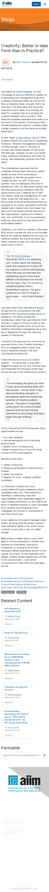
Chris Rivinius (22, 256)
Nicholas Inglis (13, 638)
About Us (7, 876)
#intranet (18, 587)
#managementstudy (11, 581)
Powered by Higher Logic (24, 889)
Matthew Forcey (14, 616)
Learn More (8, 858)
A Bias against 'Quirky (27, 137)
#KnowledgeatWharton (36, 587)
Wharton (20, 94)
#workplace (16, 584)
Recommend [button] (7, 80)
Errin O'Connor (13, 727)
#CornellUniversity (23, 578)
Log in (36, 4)
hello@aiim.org (15, 835)
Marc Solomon (24, 62)
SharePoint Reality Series (29, 313)
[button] (44, 755)
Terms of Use (9, 879)
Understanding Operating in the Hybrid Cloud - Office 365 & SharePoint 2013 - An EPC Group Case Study (16, 717)
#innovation (7, 578)
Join (5, 853)
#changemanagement (33, 581)
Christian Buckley (15, 695)
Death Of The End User (16, 632)
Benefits (6, 856)
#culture (5, 584)
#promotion (7, 587)
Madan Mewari (13, 670)
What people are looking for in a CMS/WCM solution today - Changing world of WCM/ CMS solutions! (17, 660)
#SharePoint (29, 584)
